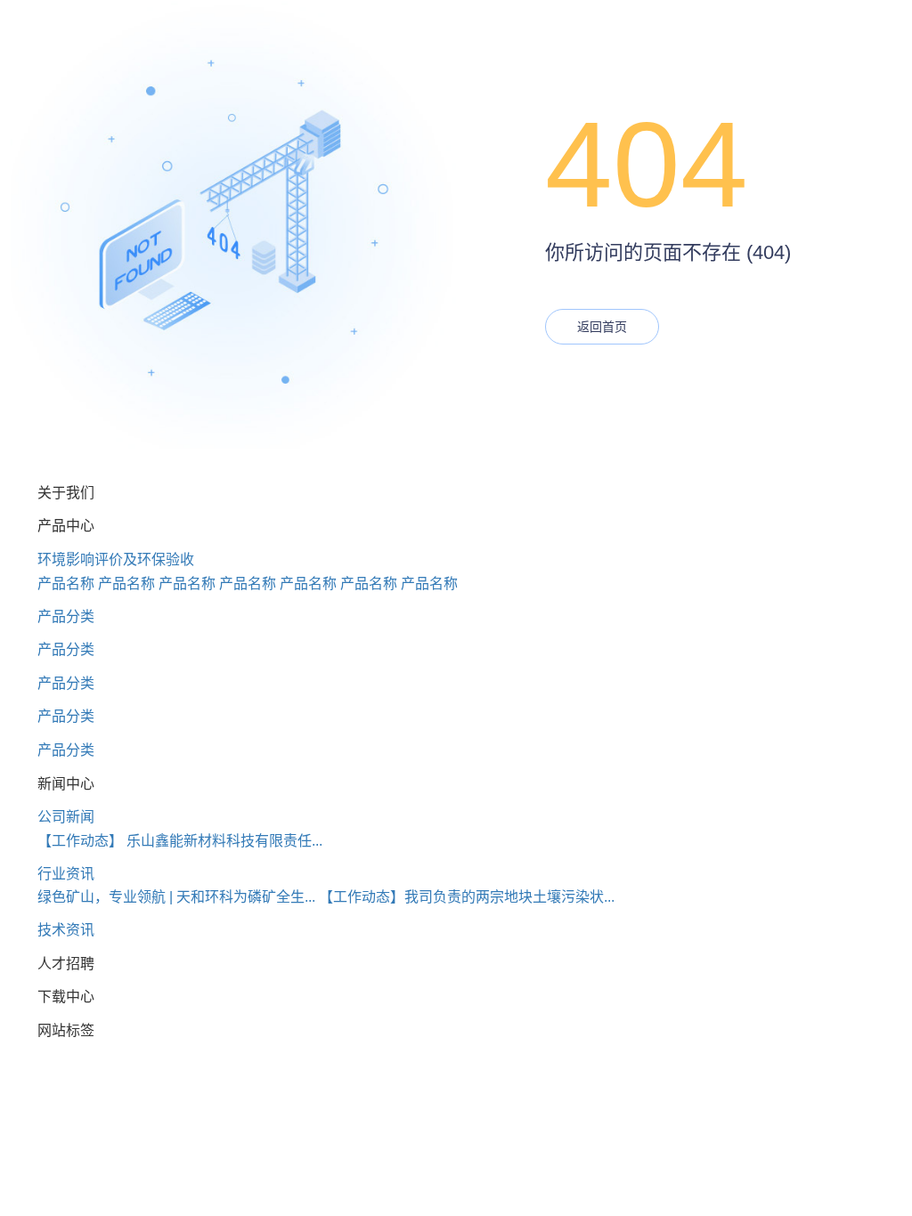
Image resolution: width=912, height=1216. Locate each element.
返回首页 (602, 327)
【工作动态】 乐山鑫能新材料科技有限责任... (179, 840)
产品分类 (65, 616)
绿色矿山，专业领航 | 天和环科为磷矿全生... (176, 896)
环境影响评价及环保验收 (115, 559)
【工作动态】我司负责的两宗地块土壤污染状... (467, 896)
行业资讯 (65, 873)
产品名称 (65, 583)
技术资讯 (65, 929)
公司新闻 (65, 816)
